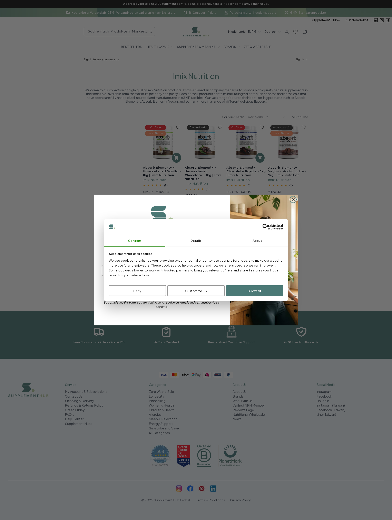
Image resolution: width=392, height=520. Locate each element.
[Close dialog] (293, 199)
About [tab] (257, 240)
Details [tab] (196, 240)
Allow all (254, 291)
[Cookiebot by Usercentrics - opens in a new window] (265, 227)
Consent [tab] (134, 240)
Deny (137, 291)
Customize (193, 291)
